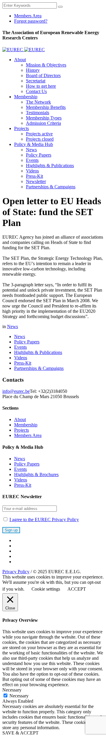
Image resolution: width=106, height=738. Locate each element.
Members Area (28, 435)
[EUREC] (23, 49)
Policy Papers (26, 341)
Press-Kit (22, 362)
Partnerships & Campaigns (39, 368)
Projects (21, 430)
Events (20, 347)
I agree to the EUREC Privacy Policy (44, 519)
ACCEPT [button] (76, 588)
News (12, 326)
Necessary (19, 695)
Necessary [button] (11, 689)
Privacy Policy (15, 571)
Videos (20, 357)
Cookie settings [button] (46, 588)
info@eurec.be (16, 391)
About (20, 419)
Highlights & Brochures (36, 474)
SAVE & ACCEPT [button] (20, 732)
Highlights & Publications (38, 352)
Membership (25, 424)
